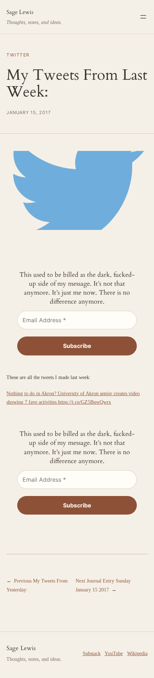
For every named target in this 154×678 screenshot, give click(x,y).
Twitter (17, 55)
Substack (92, 653)
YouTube (114, 653)
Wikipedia (137, 653)
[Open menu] (143, 17)
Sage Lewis (19, 12)
